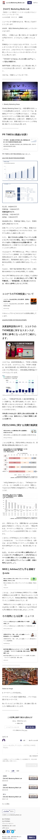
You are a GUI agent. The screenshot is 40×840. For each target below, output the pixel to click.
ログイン (35, 2)
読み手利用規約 (6, 821)
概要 (18, 771)
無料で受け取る (30, 727)
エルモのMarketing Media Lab (15, 3)
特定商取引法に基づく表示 (9, 825)
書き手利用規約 (6, 819)
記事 (13, 771)
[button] (3, 740)
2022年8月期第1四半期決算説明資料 (14, 320)
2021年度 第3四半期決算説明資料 (13, 158)
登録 (29, 2)
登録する (32, 837)
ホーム (7, 771)
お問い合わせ (5, 828)
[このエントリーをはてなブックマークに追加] (12, 831)
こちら (25, 730)
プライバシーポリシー (7, 823)
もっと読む (6, 804)
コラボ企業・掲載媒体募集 (9, 830)
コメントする (31, 765)
